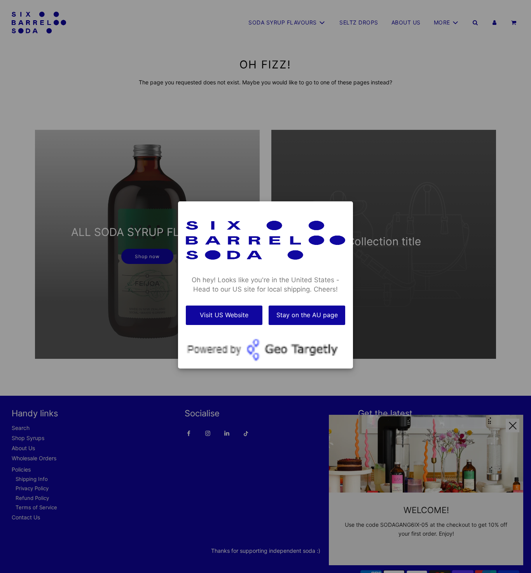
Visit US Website (224, 315)
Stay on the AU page (307, 315)
